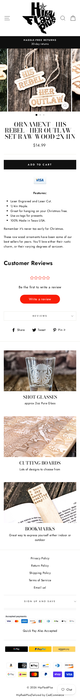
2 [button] (41, 115)
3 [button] (44, 115)
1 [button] (37, 115)
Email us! (40, 587)
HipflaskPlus (23, 695)
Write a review (40, 299)
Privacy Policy (40, 558)
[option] (40, 80)
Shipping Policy (40, 573)
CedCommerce (55, 695)
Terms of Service (40, 580)
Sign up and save (40, 601)
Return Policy (40, 565)
